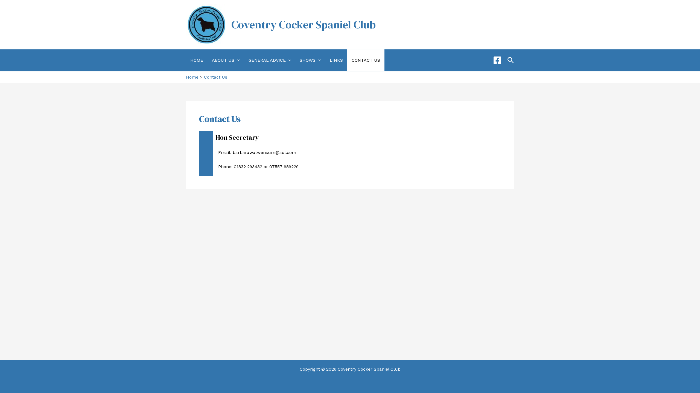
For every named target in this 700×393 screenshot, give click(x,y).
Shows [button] (308, 60)
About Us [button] (223, 60)
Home (196, 60)
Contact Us (366, 60)
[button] (237, 60)
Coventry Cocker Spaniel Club (303, 24)
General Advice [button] (267, 60)
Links (336, 60)
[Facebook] (497, 60)
